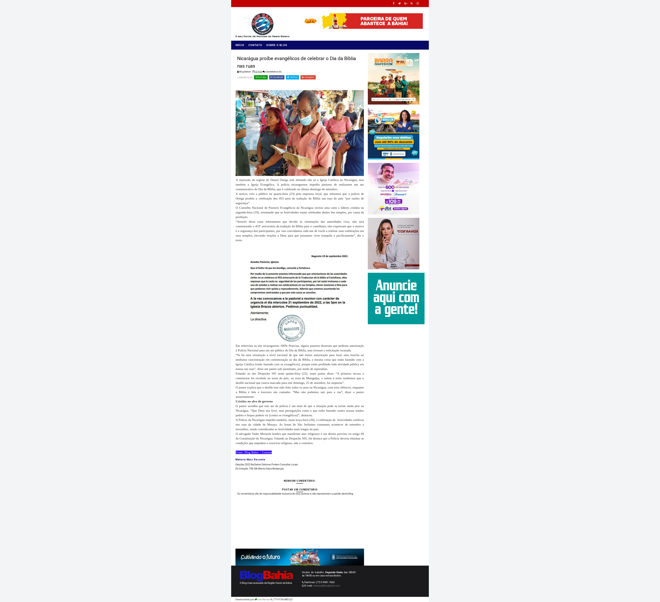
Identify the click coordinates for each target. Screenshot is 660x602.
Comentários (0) (273, 71)
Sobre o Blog (276, 45)
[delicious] (421, 599)
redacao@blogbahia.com (326, 585)
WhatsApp (260, 77)
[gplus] (405, 3)
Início (239, 45)
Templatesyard (301, 599)
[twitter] (399, 3)
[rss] (411, 3)
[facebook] (393, 3)
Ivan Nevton (263, 599)
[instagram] (417, 3)
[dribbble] (397, 599)
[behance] (409, 599)
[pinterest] (385, 599)
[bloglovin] (391, 599)
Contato (255, 45)
